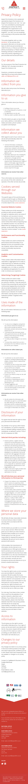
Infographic (5, 778)
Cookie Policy (15, 777)
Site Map (21, 777)
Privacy (10, 777)
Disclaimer (5, 777)
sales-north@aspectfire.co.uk (9, 76)
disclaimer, (4, 42)
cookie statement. (20, 203)
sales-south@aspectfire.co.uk (13, 756)
